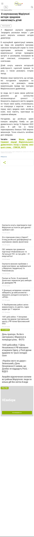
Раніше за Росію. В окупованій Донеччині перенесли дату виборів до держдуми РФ (16, 280)
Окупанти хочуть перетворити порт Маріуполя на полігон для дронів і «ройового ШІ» (16, 227)
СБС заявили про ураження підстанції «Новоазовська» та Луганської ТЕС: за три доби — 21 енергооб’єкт (16, 252)
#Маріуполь (4, 156)
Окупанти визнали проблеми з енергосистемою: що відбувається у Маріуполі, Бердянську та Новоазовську (16, 267)
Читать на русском (6, 25)
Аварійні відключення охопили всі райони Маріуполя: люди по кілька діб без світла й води (17, 379)
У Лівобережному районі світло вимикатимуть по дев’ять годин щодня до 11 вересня (15, 307)
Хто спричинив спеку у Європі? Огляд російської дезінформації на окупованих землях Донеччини (16, 239)
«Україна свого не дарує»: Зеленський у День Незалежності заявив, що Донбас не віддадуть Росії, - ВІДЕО (15, 366)
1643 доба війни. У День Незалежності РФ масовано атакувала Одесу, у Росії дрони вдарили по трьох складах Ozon (16, 350)
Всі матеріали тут (17, 412)
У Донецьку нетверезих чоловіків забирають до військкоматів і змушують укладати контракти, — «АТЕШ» (16, 293)
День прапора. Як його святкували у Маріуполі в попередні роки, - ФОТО (14, 337)
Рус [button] (6, 7)
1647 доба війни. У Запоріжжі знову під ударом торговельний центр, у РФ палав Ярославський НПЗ (15, 320)
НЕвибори (8, 400)
